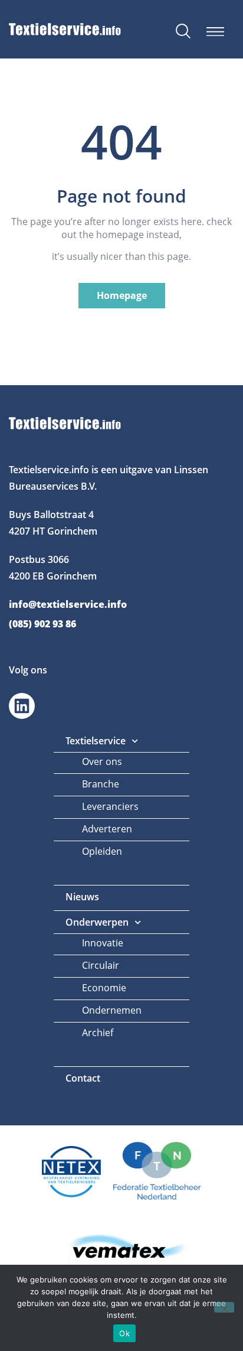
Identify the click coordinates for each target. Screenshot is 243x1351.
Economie (104, 988)
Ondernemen (112, 1010)
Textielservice (95, 740)
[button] (215, 31)
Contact (82, 1078)
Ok (124, 1333)
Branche (100, 784)
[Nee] (224, 1307)
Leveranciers (110, 806)
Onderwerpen (97, 922)
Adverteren (107, 829)
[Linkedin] (22, 706)
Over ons (102, 761)
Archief (97, 1033)
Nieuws (82, 896)
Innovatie (102, 943)
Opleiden (102, 851)
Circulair (100, 965)
